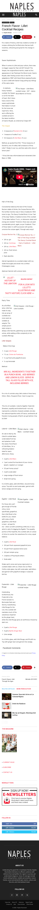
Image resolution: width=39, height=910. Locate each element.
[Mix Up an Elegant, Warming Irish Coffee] (6, 715)
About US (14, 902)
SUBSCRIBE (7, 767)
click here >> (27, 293)
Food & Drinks (10, 19)
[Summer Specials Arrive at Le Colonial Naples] (6, 696)
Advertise (21, 902)
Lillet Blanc (17, 138)
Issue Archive (21, 904)
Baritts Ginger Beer (15, 631)
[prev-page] (3, 722)
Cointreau (12, 243)
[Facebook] (12, 895)
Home (3, 19)
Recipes (18, 19)
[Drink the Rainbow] (6, 706)
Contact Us (9, 904)
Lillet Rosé (12, 542)
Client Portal (30, 904)
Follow (33, 827)
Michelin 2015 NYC (31, 679)
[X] (27, 895)
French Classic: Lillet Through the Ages (8, 680)
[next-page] (6, 722)
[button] (3, 14)
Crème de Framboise (16, 354)
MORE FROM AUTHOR (24, 689)
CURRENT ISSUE (8, 762)
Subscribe (7, 902)
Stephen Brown (8, 32)
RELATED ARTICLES (8, 689)
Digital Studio (29, 902)
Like (35, 823)
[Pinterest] (22, 895)
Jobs (15, 904)
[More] (35, 37)
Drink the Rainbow (18, 704)
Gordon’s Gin (18, 131)
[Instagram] (17, 895)
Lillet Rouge (13, 351)
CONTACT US (7, 772)
